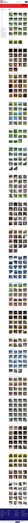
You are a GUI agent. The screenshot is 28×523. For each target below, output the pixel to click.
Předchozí (12, 45)
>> (15, 126)
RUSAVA (6, 2)
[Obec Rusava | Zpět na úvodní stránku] (1, 2)
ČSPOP (22, 512)
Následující (13, 126)
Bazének (9, 513)
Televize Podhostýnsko (17, 512)
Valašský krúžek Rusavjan (24, 513)
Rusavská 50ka (16, 513)
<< (9, 45)
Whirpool (9, 512)
